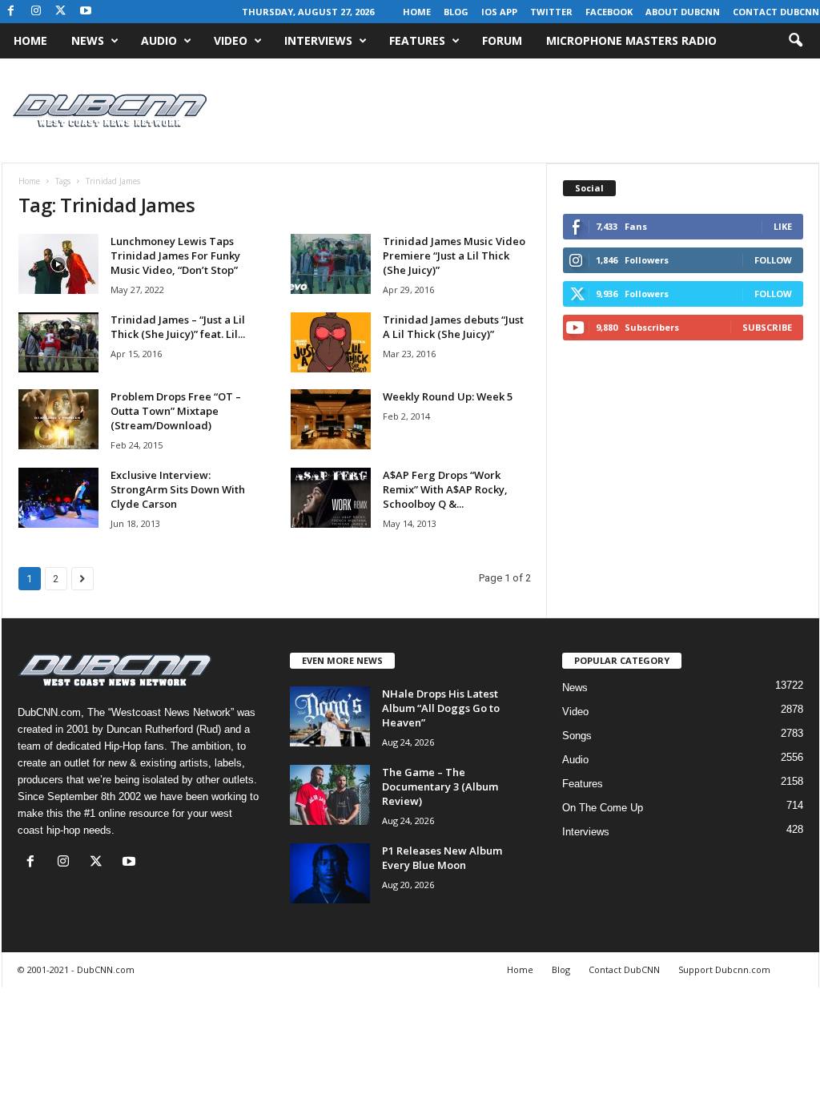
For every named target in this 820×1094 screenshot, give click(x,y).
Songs (577, 736)
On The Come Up (602, 808)
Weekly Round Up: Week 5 (447, 396)
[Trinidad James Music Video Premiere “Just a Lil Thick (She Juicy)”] (331, 264)
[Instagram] (36, 11)
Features (417, 40)
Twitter (551, 12)
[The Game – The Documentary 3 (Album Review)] (330, 795)
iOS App (499, 12)
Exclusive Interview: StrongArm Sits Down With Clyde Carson (178, 489)
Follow (773, 260)
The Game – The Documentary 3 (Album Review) (440, 786)
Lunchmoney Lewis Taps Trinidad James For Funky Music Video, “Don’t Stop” (175, 255)
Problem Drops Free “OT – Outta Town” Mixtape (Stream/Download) (176, 410)
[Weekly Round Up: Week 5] (331, 419)
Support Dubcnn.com (724, 969)
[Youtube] (85, 11)
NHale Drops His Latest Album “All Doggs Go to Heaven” (441, 708)
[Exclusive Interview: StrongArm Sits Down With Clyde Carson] (58, 498)
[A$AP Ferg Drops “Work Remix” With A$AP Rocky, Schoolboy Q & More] (331, 498)
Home (417, 12)
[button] (795, 40)
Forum (502, 40)
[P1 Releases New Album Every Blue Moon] (330, 873)
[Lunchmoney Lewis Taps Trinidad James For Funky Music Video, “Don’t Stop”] (58, 264)
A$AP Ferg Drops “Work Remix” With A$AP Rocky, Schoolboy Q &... (445, 489)
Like (783, 226)
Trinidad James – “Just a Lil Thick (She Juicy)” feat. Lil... (178, 326)
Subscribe (767, 327)
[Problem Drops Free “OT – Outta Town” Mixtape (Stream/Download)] (58, 419)
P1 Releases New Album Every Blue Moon (442, 857)
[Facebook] (11, 11)
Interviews (318, 40)
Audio (159, 40)
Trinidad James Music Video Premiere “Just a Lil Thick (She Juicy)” (454, 255)
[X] (60, 11)
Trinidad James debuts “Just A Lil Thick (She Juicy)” (453, 326)
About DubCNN (682, 12)
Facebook (609, 12)
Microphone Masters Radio (631, 40)
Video (230, 40)
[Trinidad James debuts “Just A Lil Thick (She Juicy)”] (331, 342)
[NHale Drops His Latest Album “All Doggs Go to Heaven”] (330, 716)
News (87, 40)
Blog (456, 12)
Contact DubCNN (776, 12)
